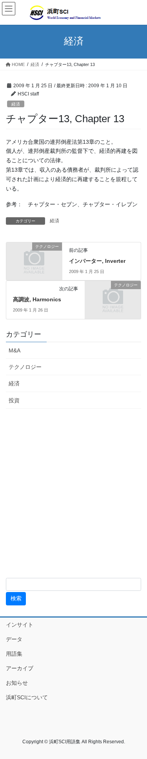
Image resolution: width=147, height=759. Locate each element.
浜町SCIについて (27, 697)
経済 (15, 104)
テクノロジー (25, 367)
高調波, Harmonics (37, 299)
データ (14, 639)
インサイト (19, 625)
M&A (14, 350)
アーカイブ (28, 668)
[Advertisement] (73, 493)
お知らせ (17, 683)
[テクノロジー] (34, 259)
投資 (14, 400)
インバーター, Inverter (97, 261)
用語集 (14, 654)
